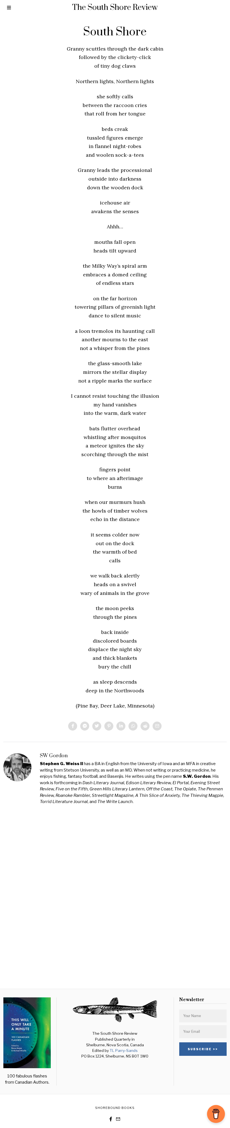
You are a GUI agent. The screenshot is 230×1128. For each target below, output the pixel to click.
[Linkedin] (120, 726)
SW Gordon (54, 756)
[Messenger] (84, 726)
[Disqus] (114, 896)
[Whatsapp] (132, 726)
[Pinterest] (108, 726)
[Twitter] (96, 726)
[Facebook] (72, 726)
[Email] (157, 726)
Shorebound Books (115, 1108)
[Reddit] (145, 726)
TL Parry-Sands (124, 1050)
